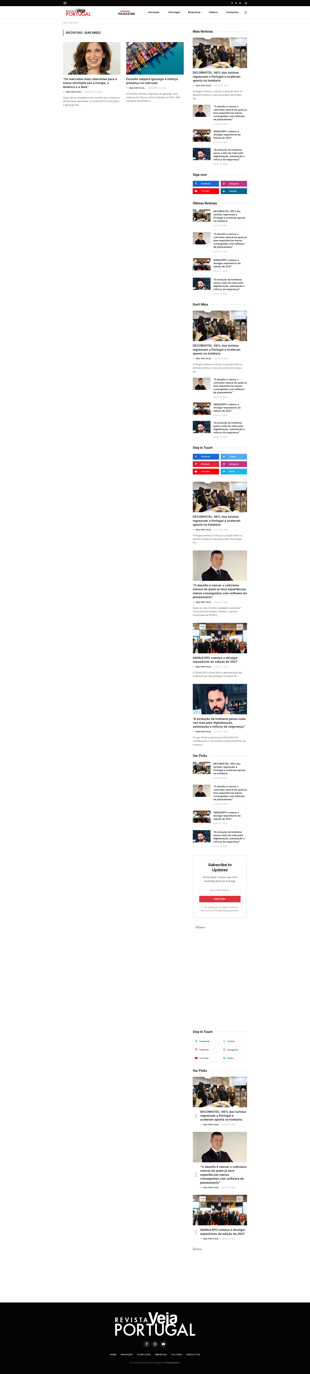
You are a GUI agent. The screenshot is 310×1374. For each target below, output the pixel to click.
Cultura (213, 12)
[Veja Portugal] (99, 12)
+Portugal (174, 12)
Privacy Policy (221, 910)
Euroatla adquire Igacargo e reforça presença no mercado (152, 81)
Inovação (154, 12)
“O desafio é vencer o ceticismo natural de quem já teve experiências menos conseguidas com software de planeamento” (230, 113)
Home (113, 1354)
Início (65, 22)
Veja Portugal (73, 92)
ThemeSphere (172, 1362)
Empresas (194, 12)
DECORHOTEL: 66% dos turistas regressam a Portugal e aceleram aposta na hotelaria (216, 76)
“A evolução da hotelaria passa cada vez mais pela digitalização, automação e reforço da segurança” (229, 154)
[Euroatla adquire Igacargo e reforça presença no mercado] (155, 58)
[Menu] (65, 3)
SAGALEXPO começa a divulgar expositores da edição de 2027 (227, 134)
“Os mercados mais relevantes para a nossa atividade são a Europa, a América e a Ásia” (90, 83)
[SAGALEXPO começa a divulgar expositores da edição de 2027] (202, 135)
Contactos (232, 12)
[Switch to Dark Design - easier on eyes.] (245, 12)
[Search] (245, 3)
